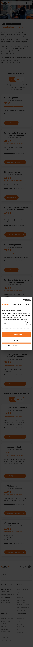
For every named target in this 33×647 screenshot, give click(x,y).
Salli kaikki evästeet (17, 334)
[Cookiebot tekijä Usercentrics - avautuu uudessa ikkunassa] (23, 300)
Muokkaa (15, 340)
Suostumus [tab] (5, 304)
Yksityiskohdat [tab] (16, 304)
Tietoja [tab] (27, 304)
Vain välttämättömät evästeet (16, 346)
